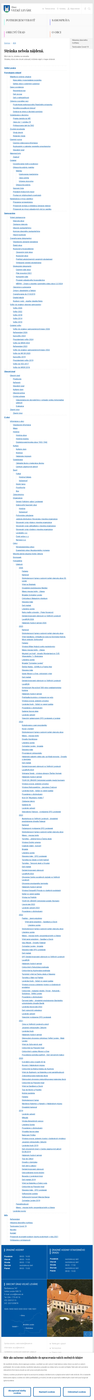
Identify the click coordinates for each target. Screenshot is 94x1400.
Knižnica (19, 453)
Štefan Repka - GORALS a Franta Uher (37, 667)
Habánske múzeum (23, 456)
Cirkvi (15, 543)
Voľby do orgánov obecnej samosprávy (25, 305)
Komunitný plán (22, 277)
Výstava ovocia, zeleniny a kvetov (35, 701)
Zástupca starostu (20, 224)
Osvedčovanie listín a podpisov (25, 164)
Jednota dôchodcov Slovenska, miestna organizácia (36, 519)
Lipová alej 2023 (28, 904)
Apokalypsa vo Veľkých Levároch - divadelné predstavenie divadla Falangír (40, 820)
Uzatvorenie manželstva (28, 174)
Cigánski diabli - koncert (31, 846)
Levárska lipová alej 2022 (32, 1007)
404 (14, 43)
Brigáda (25, 849)
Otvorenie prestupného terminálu (35, 883)
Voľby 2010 (17, 322)
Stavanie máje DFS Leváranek (34, 950)
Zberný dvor (15, 410)
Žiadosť (16, 157)
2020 (21, 1058)
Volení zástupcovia (17, 217)
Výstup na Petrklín (29, 897)
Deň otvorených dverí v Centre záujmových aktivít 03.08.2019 (41, 1150)
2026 (21, 568)
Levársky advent (28, 715)
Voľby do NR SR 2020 (21, 353)
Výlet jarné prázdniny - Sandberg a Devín (41, 922)
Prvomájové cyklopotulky (32, 753)
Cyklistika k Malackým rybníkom (34, 598)
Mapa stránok (75, 9)
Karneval (25, 575)
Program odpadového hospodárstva (30, 280)
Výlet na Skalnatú (29, 584)
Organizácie (17, 498)
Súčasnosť (23, 481)
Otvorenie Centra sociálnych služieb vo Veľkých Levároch (41, 878)
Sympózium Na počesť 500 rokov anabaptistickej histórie (41, 689)
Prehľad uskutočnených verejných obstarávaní (34, 259)
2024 (21, 722)
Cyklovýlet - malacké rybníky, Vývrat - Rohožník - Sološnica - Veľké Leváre (41, 992)
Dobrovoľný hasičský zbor (26, 505)
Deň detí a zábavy (29, 1166)
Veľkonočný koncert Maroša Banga (36, 1197)
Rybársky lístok (19, 136)
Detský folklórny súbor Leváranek (29, 501)
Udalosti (19, 564)
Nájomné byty (15, 153)
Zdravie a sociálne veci (19, 101)
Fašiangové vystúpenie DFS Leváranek (37, 828)
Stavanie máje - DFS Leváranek (34, 856)
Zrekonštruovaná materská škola (35, 1076)
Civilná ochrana (19, 396)
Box (17, 491)
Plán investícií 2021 (24, 273)
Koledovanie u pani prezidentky (34, 725)
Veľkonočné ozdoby (30, 1194)
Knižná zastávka (28, 1093)
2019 (21, 1111)
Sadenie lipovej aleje (30, 711)
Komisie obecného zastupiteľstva (26, 231)
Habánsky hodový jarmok (32, 694)
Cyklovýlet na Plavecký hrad (33, 1048)
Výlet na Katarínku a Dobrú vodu (34, 1183)
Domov (7, 43)
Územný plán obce (23, 270)
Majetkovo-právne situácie (20, 77)
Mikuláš (25, 1118)
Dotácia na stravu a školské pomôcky (28, 112)
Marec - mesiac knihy (30, 736)
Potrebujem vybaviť (20, 20)
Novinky (13, 1230)
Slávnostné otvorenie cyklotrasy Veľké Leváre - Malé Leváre (43, 1039)
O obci (56, 32)
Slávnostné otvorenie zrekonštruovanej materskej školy (44, 1079)
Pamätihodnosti (22, 1204)
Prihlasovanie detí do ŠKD (23, 125)
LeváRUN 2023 (28, 874)
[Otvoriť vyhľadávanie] (89, 9)
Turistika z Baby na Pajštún (32, 978)
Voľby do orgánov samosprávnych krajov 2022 (31, 350)
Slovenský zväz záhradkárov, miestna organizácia (36, 526)
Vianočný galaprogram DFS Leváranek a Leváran (41, 718)
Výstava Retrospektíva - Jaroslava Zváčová (39, 787)
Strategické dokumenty (22, 266)
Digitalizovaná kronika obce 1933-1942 (31, 442)
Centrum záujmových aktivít (27, 467)
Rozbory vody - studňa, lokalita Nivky (28, 301)
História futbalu (25, 477)
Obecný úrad (15, 32)
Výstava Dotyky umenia (31, 842)
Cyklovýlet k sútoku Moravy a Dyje (35, 1051)
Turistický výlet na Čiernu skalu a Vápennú (38, 974)
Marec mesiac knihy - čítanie (33, 591)
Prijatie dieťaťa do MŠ (21, 118)
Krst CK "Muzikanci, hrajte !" (33, 798)
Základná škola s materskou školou (30, 463)
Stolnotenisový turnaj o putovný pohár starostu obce (42, 633)
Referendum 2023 (20, 346)
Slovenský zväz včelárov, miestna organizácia (34, 529)
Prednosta (17, 379)
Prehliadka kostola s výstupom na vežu (37, 697)
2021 (21, 1021)
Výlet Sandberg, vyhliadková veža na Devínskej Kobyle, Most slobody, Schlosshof (44, 638)
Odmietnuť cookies (77, 1392)
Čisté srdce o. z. (22, 536)
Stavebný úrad (18, 150)
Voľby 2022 (17, 312)
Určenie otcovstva (26, 181)
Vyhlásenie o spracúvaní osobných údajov (19, 1352)
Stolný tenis (20, 484)
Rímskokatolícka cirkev (25, 547)
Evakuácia (20, 406)
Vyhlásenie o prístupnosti (20, 1240)
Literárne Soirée (28, 1125)
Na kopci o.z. (21, 540)
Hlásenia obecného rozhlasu (21, 1223)
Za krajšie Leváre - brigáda (32, 746)
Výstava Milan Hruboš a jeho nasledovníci (38, 646)
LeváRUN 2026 (28, 619)
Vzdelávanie (18, 460)
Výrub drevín (18, 132)
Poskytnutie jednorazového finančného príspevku (32, 105)
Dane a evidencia (17, 87)
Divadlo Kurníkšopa (29, 739)
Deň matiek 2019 (29, 1180)
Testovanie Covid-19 (18, 1226)
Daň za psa (17, 94)
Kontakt (13, 1233)
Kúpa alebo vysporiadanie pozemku (27, 80)
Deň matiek (26, 605)
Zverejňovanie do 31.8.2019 (24, 294)
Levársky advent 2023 (31, 908)
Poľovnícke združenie (24, 515)
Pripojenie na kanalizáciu (23, 202)
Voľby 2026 (17, 308)
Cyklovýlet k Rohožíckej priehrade (35, 967)
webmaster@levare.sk (24, 1343)
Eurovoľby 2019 (19, 357)
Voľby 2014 (17, 318)
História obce (21, 435)
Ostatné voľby (15, 325)
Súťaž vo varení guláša (31, 894)
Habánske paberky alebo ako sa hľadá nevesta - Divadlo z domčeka (44, 758)
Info (6, 1215)
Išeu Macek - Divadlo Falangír (34, 943)
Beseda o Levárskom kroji (32, 1176)
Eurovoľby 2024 (19, 336)
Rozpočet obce (22, 256)
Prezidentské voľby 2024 (23, 339)
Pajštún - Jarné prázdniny (32, 918)
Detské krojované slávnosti (33, 870)
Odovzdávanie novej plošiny (33, 1173)
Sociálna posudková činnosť (24, 108)
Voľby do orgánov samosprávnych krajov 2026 (31, 329)
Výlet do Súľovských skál (32, 1044)
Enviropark (17, 557)
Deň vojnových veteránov (32, 1010)
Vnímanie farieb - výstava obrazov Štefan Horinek (42, 773)
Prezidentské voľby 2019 (23, 360)
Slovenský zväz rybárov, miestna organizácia (34, 522)
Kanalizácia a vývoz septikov (21, 199)
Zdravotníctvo (18, 494)
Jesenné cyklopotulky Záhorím (34, 1028)
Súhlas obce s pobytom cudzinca (26, 84)
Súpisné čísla (18, 188)
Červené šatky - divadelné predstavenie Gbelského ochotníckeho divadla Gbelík (42, 1001)
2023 (21, 815)
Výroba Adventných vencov (32, 1121)
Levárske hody (28, 1031)
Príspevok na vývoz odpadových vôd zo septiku (32, 209)
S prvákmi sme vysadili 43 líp (33, 1062)
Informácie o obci (17, 421)
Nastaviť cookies (47, 1392)
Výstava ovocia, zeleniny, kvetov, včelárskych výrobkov (44, 1138)
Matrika (19, 171)
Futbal (18, 474)
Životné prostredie (17, 129)
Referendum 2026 (20, 332)
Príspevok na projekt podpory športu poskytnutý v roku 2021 (34, 1237)
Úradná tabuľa (18, 298)
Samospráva (60, 20)
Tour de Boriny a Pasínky (32, 1090)
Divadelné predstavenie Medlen (34, 588)
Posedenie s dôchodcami (32, 708)
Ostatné (13, 160)
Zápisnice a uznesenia (22, 287)
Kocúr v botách (28, 729)
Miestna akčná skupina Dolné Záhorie (28, 554)
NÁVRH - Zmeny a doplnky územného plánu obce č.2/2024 (39, 284)
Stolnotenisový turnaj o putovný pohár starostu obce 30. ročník (44, 579)
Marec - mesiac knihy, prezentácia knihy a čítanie (41, 936)
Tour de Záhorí (27, 1159)
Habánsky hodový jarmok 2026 (34, 623)
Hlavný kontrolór (19, 235)
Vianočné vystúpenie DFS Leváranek (36, 1017)
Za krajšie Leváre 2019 (31, 1200)
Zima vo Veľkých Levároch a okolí (35, 1024)
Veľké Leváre (21, 9)
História (16, 432)
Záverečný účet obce (24, 252)
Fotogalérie (17, 561)
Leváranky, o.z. (22, 533)
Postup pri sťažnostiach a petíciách (27, 195)
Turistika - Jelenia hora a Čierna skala (37, 839)
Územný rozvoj (16, 139)
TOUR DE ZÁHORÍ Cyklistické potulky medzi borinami (43, 780)
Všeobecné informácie (22, 425)
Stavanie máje (27, 602)
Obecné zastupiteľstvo (22, 228)
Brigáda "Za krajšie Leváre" (32, 663)
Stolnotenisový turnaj (30, 1100)
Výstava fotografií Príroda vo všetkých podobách (41, 890)
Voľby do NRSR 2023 (21, 343)
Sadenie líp (26, 805)
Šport (15, 470)
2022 (21, 915)
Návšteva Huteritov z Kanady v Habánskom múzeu (42, 1104)
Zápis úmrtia (24, 178)
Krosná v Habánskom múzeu (33, 1065)
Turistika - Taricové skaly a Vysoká (36, 863)
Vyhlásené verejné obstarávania (28, 263)
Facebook (85, 9)
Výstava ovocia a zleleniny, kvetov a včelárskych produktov (41, 986)
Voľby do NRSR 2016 (21, 367)
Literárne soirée (28, 609)
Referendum (15, 1219)
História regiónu (22, 439)
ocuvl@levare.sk (16, 1294)
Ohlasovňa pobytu (23, 185)
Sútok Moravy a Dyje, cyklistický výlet (37, 674)
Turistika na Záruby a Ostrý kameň (35, 860)
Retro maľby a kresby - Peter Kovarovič (37, 612)
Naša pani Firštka (29, 1135)
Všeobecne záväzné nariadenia (25, 242)
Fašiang (25, 571)
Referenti (16, 382)
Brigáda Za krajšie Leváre (32, 595)
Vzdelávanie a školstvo (19, 115)
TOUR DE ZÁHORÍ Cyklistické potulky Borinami (40, 901)
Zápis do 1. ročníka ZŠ (22, 122)
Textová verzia (50, 9)
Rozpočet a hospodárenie (23, 249)
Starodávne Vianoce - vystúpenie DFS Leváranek (41, 812)
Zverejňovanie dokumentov (21, 238)
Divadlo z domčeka (29, 1162)
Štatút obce (17, 245)
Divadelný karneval (29, 1107)
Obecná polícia (19, 393)
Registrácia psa (19, 91)
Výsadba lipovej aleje (30, 1131)
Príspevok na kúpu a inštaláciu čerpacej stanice (32, 206)
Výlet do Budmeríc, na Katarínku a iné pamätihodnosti (43, 1072)
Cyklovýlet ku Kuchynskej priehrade (36, 971)
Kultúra (15, 446)
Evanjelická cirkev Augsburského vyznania (33, 550)
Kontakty (62, 9)
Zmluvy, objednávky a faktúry (24, 291)
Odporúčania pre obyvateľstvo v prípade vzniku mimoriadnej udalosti (40, 401)
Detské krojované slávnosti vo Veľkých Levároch (41, 616)
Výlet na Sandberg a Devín (32, 1086)
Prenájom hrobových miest (23, 192)
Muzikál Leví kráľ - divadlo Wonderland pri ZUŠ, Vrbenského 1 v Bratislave (41, 654)
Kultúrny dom (18, 389)
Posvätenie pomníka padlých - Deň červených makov (43, 1055)
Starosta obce (18, 221)
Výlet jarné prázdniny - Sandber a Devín (37, 939)
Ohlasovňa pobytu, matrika (23, 167)
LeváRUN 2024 (28, 770)
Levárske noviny (19, 1211)
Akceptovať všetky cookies (17, 1391)
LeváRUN (25, 684)
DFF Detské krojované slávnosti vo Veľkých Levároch (43, 957)
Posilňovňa (20, 487)
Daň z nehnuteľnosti (21, 98)
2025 (21, 626)
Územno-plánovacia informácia (25, 143)
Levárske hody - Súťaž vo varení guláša (37, 704)
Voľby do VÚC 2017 (21, 364)
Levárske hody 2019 (30, 1145)
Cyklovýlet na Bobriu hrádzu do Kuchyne (38, 1069)
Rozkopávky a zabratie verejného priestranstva (31, 146)
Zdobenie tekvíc (28, 801)
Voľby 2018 (17, 315)
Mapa (15, 428)
